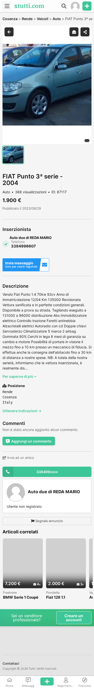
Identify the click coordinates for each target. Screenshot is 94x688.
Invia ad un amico (20, 458)
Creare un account (73, 617)
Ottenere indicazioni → (22, 411)
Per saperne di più (18, 376)
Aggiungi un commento (31, 441)
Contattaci (11, 663)
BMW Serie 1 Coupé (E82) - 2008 (20, 597)
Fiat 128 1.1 (55, 597)
